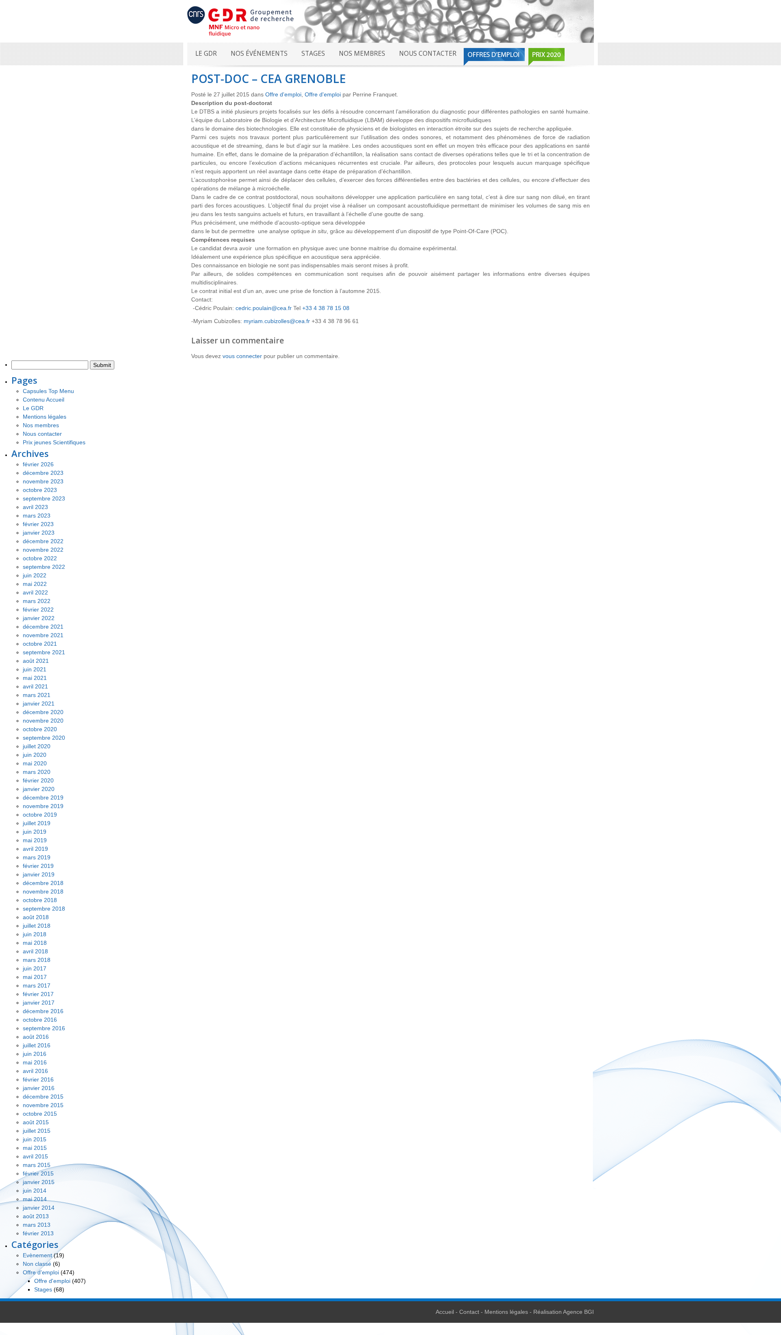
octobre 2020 (40, 729)
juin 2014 (34, 1190)
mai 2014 (35, 1199)
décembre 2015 (43, 1096)
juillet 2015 (36, 1130)
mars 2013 (36, 1224)
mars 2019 (36, 857)
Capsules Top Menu (48, 391)
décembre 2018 (43, 883)
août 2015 (36, 1122)
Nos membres (362, 53)
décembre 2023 (43, 473)
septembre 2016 (44, 1028)
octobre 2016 (40, 1019)
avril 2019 (35, 849)
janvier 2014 (39, 1207)
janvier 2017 (39, 1002)
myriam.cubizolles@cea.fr (277, 321)
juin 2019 (34, 831)
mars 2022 (36, 601)
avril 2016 (35, 1071)
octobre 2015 (40, 1113)
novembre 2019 (43, 806)
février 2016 (38, 1079)
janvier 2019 (39, 874)
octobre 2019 (40, 814)
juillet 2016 (36, 1045)
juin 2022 (34, 575)
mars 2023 (36, 515)
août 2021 (36, 661)
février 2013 (38, 1233)
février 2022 (38, 609)
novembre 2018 (43, 891)
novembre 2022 (43, 549)
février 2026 (38, 464)
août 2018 (36, 917)
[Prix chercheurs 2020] (546, 57)
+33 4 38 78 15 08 (325, 308)
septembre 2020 (44, 737)
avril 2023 (35, 507)
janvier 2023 (39, 532)
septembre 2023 (44, 498)
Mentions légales (44, 416)
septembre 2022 (44, 567)
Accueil (445, 1312)
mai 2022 (35, 584)
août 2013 (36, 1216)
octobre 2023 (40, 490)
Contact (469, 1312)
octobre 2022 (40, 558)
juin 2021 (34, 669)
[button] (390, 330)
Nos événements (259, 53)
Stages (313, 53)
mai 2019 (35, 840)
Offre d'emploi (283, 94)
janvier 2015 (39, 1182)
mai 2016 (35, 1062)
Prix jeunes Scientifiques (54, 442)
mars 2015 (36, 1165)
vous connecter (242, 356)
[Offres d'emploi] (494, 57)
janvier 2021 (39, 703)
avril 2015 (35, 1156)
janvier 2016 (39, 1088)
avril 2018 (35, 951)
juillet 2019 (36, 823)
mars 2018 (36, 960)
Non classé (37, 1264)
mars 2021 (36, 695)
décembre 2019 (43, 797)
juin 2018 (34, 934)
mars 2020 (36, 772)
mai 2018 (35, 943)
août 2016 (36, 1036)
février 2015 (38, 1173)
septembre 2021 (44, 652)
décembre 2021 (43, 626)
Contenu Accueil (43, 399)
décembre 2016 (43, 1011)
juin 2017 (34, 968)
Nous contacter (427, 53)
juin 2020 (34, 755)
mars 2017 (36, 985)
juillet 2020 (36, 746)
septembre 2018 (44, 908)
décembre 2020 (43, 712)
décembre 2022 (43, 541)
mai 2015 (35, 1148)
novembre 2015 (43, 1105)
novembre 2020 (43, 720)
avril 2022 (35, 592)
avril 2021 (35, 686)
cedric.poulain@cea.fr (264, 308)
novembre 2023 (43, 481)
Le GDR (206, 53)
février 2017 (38, 994)
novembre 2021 (43, 635)
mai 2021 (35, 678)
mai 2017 (35, 977)
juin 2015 (34, 1139)
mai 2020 (35, 763)
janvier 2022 (39, 618)
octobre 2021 (40, 643)
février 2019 (38, 866)
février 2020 (38, 780)
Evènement (37, 1255)
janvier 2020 (39, 789)
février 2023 (38, 524)
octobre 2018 (40, 900)
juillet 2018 (36, 925)
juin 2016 (34, 1054)
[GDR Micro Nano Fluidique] (241, 20)
